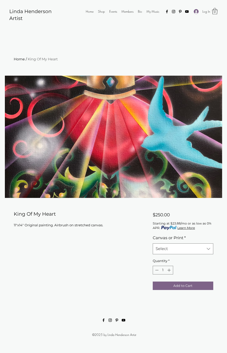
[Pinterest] (180, 11)
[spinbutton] (162, 270)
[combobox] (183, 248)
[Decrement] (156, 270)
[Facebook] (167, 11)
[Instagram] (173, 11)
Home (19, 59)
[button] (214, 11)
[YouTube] (187, 11)
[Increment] (169, 270)
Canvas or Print (169, 237)
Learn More (186, 228)
